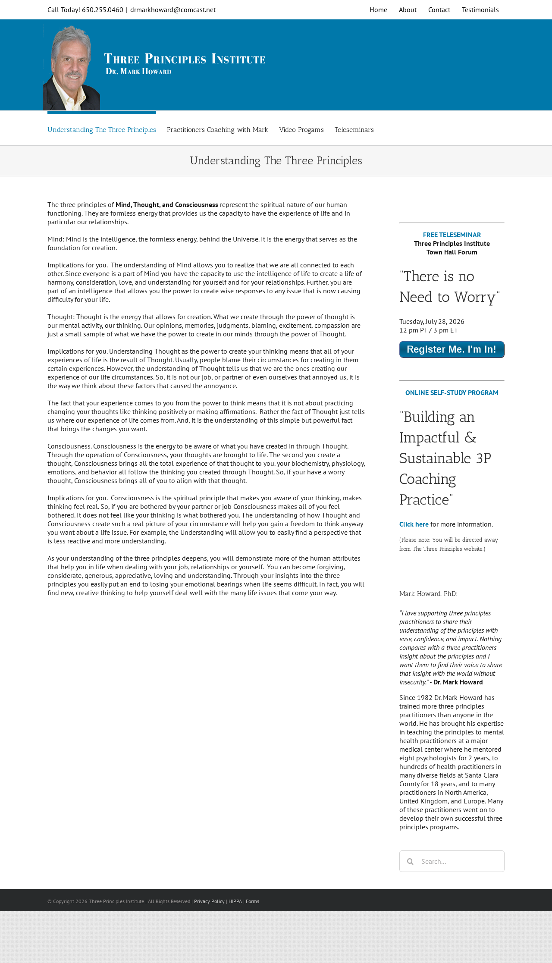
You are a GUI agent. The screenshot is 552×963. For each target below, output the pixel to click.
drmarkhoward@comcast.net (173, 9)
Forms (252, 901)
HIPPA (235, 901)
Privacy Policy (209, 901)
